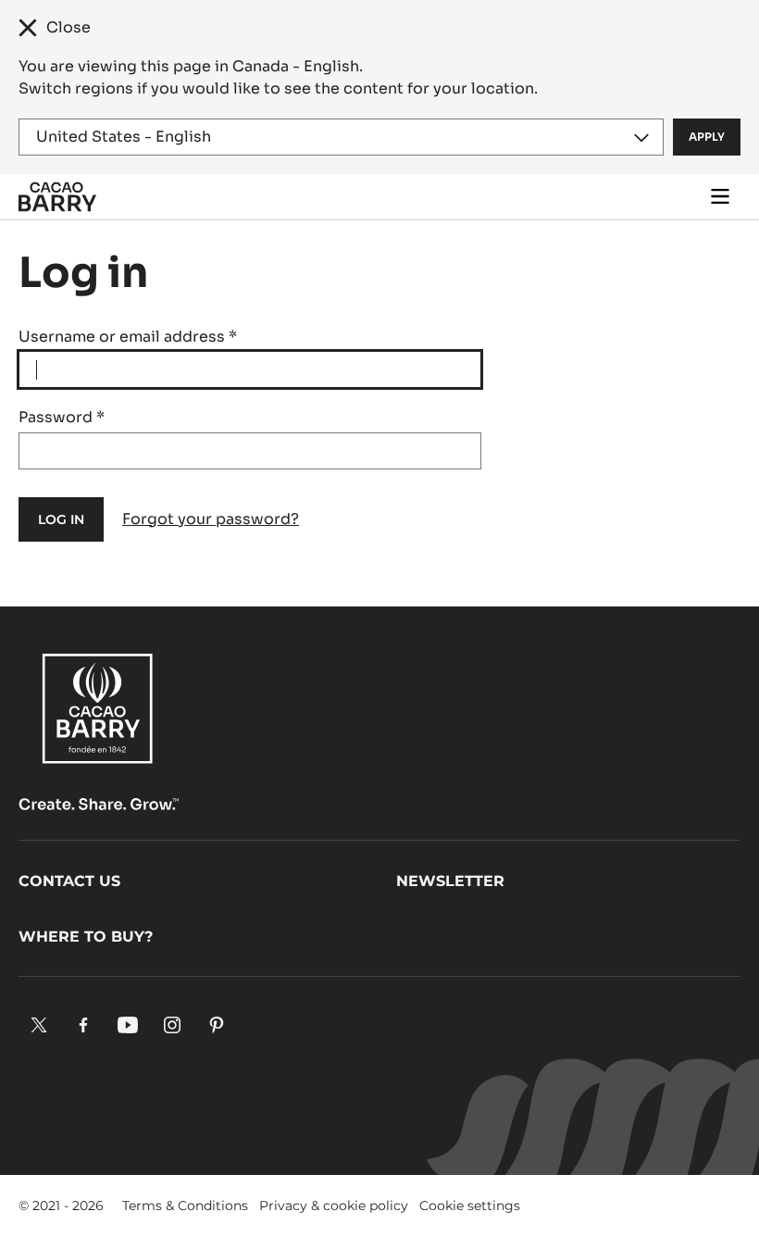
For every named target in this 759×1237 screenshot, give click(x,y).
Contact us (69, 881)
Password (62, 417)
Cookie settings (469, 1205)
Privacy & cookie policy (333, 1205)
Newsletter (450, 881)
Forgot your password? (210, 519)
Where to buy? (86, 936)
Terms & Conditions (185, 1205)
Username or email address (128, 336)
